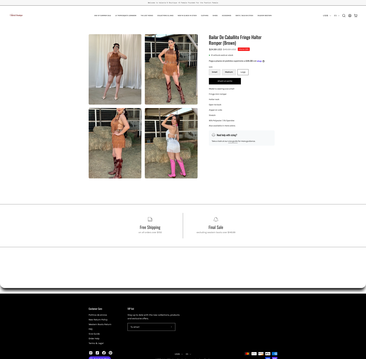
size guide (233, 141)
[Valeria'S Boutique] (16, 15)
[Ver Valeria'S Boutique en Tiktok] (97, 353)
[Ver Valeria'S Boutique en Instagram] (91, 353)
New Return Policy (98, 319)
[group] (183, 2)
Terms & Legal (96, 343)
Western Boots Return (100, 324)
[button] (147, 16)
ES (335, 15)
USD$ (325, 15)
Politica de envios (98, 314)
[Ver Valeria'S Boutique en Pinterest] (110, 353)
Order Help (94, 338)
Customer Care (95, 308)
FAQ (90, 329)
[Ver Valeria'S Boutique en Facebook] (104, 353)
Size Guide (94, 333)
